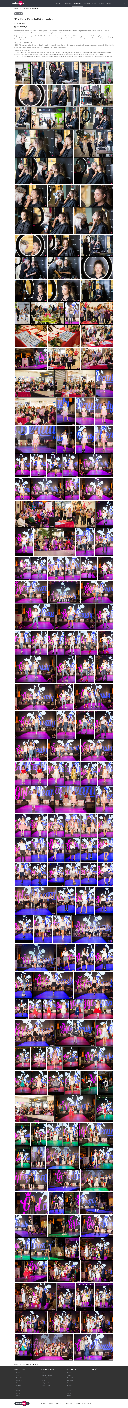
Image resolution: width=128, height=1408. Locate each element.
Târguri (18, 1375)
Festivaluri (19, 1380)
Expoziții (18, 1388)
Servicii (44, 1380)
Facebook (43, 1403)
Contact (108, 3)
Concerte (18, 1385)
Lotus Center (20, 23)
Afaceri (18, 1390)
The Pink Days (21, 27)
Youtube (51, 1403)
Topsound (58, 1403)
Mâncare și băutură (47, 1375)
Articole (101, 3)
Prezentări (18, 13)
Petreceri (18, 1383)
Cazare (44, 1372)
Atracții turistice (46, 1385)
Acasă (58, 3)
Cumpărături (45, 1378)
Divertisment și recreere (48, 1388)
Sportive (18, 1393)
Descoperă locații (90, 3)
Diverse (18, 1395)
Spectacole (19, 1372)
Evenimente (67, 3)
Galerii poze (77, 3)
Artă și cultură (45, 1383)
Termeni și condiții (68, 1403)
